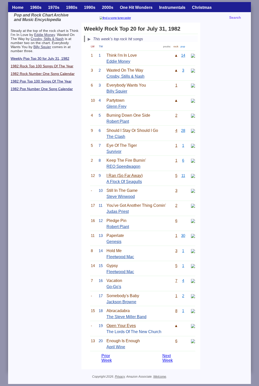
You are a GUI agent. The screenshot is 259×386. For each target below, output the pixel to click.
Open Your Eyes (121, 325)
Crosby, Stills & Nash (47, 39)
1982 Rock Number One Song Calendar (43, 74)
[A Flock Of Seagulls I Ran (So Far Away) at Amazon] (193, 175)
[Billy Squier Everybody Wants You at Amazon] (193, 85)
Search (235, 17)
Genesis (113, 241)
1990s (89, 7)
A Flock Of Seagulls (124, 181)
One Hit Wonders (136, 7)
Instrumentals (172, 7)
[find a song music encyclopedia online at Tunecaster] (121, 18)
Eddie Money (44, 35)
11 (183, 175)
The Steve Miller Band (126, 317)
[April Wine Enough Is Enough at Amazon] (193, 341)
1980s (71, 7)
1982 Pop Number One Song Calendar (42, 89)
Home (18, 7)
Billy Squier (42, 47)
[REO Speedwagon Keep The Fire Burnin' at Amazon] (193, 160)
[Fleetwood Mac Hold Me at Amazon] (193, 251)
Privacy (120, 376)
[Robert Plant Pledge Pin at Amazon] (193, 220)
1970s (53, 7)
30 (183, 235)
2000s (107, 7)
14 (183, 55)
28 (183, 130)
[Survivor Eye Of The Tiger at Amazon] (193, 145)
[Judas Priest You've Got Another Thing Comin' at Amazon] (193, 205)
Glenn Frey (116, 106)
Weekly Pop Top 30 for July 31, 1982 (40, 58)
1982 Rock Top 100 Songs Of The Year (42, 66)
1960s (35, 7)
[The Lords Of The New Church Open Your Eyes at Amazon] (193, 325)
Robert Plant (117, 121)
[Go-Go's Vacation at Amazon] (193, 280)
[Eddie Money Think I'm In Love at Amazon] (193, 55)
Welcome (159, 376)
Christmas (202, 7)
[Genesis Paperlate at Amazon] (193, 235)
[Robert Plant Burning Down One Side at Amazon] (193, 115)
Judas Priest (117, 211)
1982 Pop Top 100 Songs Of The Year (41, 81)
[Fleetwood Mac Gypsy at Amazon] (193, 265)
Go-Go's (113, 287)
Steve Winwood (120, 196)
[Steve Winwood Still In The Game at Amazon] (193, 190)
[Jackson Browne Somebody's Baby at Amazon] (193, 296)
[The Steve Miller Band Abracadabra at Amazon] (193, 311)
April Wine (115, 347)
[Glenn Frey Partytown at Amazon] (193, 100)
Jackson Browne (121, 302)
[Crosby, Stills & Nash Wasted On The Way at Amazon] (193, 70)
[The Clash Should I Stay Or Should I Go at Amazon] (193, 130)
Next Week (167, 358)
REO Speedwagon (123, 166)
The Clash (115, 136)
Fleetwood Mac (120, 257)
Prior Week (106, 358)
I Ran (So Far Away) (124, 175)
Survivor (113, 151)
